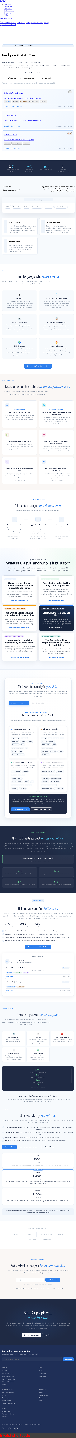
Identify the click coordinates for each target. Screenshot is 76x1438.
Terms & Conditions (8, 1414)
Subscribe (68, 1359)
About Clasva (6, 1371)
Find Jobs (7, 4)
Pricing (6, 15)
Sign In (2, 25)
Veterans (41, 1392)
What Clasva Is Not (8, 1376)
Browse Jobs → (10, 19)
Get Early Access (52, 1280)
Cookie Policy (6, 1411)
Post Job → (48, 1335)
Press (4, 1384)
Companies (42, 1373)
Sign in (2, 19)
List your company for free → (29, 1147)
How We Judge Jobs (8, 1379)
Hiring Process (6, 1400)
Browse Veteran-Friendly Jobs (38, 947)
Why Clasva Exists (7, 1373)
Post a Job (5, 1398)
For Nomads (8, 9)
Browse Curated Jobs (31, 1335)
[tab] (7, 207)
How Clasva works (38, 703)
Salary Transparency (8, 1403)
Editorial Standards (8, 1382)
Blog (40, 1398)
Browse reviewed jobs (20, 809)
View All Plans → (50, 1147)
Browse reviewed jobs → (19, 703)
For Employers (9, 11)
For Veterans (8, 7)
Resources (7, 13)
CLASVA (3, 1)
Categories (42, 1376)
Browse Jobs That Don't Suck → (38, 366)
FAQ (40, 1400)
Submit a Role (9, 1147)
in (14, 1428)
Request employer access (41, 809)
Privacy (4, 1416)
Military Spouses (44, 1395)
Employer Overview (8, 1392)
